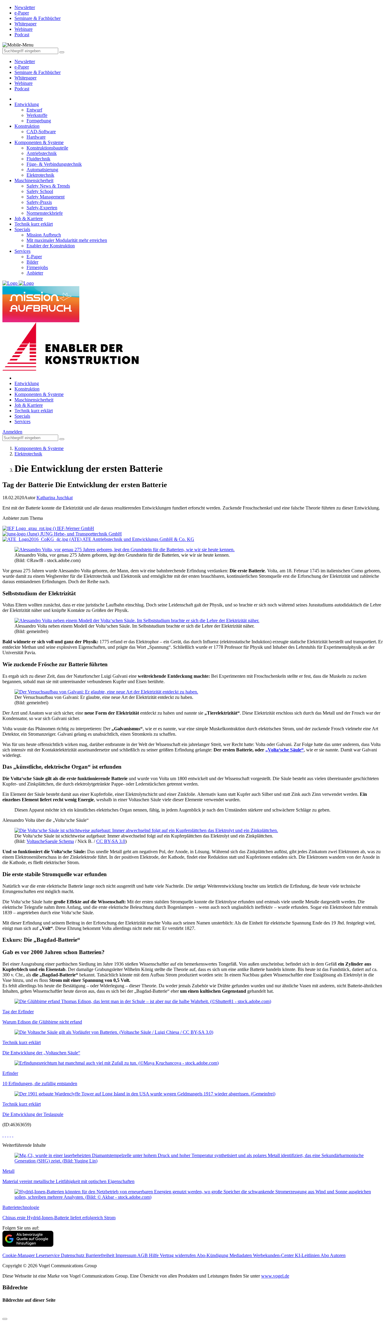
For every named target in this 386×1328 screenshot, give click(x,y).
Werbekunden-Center (274, 1255)
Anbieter (35, 272)
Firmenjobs (37, 267)
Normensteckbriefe (45, 213)
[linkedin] (10, 1134)
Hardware (36, 137)
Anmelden (12, 431)
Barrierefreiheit (100, 1255)
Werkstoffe (37, 115)
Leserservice (48, 1255)
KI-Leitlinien (308, 1255)
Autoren (338, 1255)
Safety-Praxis (39, 202)
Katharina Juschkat (54, 497)
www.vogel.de (275, 1275)
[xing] (7, 1134)
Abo (325, 1255)
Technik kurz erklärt (33, 224)
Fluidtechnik (38, 158)
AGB (143, 1255)
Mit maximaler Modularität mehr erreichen (67, 240)
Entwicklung (26, 104)
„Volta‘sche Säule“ (284, 749)
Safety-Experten (42, 207)
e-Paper (21, 66)
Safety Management (46, 196)
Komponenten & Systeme (39, 142)
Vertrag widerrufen (178, 1255)
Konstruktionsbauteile (47, 147)
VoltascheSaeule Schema (50, 841)
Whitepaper (25, 77)
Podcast (21, 88)
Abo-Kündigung (213, 1255)
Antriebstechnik (42, 153)
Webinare (23, 83)
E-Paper (34, 256)
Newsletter (24, 61)
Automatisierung (42, 169)
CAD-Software (41, 131)
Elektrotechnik (40, 175)
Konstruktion (27, 126)
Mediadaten (241, 1255)
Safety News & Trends (48, 185)
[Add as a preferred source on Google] (27, 1245)
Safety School (40, 191)
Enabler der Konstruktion (51, 245)
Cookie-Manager (19, 1255)
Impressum (126, 1255)
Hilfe (154, 1255)
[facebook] (3, 1134)
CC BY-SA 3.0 (110, 841)
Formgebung (39, 120)
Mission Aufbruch (44, 234)
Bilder (32, 262)
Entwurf (34, 109)
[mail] (12, 1134)
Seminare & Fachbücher (37, 72)
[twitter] (5, 1134)
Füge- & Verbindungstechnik (54, 164)
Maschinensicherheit (33, 180)
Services (22, 251)
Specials (22, 229)
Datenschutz (73, 1255)
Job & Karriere (28, 218)
